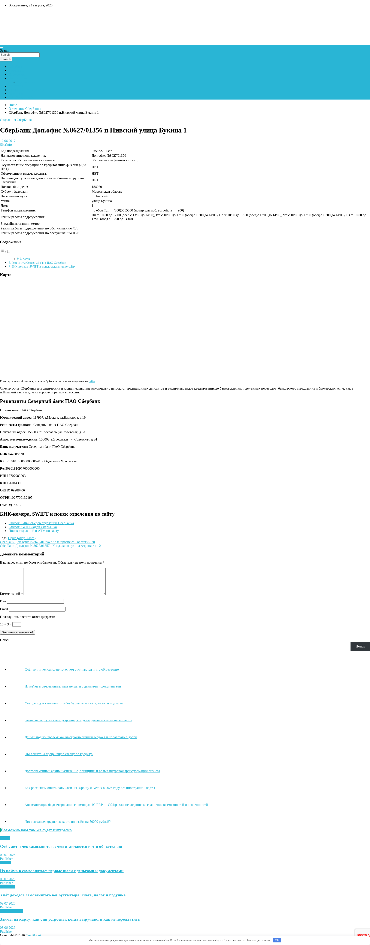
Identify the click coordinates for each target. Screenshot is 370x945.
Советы (5, 862)
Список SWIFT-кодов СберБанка (33, 527)
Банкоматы (17, 70)
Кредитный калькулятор (26, 90)
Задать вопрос (27, 82)
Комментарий (11, 593)
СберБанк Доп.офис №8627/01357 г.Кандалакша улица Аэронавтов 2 (50, 546)
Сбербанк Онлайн (22, 97)
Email (4, 609)
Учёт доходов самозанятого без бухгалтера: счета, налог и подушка (63, 895)
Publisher (6, 858)
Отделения (16, 74)
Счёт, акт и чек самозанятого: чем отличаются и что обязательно (61, 846)
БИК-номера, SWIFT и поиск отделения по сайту (44, 266)
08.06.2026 (7, 927)
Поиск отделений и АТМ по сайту (34, 531)
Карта (26, 258)
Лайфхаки (7, 886)
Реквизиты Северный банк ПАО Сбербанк (39, 262)
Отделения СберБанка (16, 120)
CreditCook (13, 14)
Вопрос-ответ (18, 78)
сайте (92, 381)
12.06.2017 (7, 141)
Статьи (5, 838)
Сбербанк (16, 66)
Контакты (16, 86)
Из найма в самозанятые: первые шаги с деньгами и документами (62, 871)
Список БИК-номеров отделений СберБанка (41, 523)
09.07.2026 (7, 855)
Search (4, 50)
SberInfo (6, 144)
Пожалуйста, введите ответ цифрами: (27, 617)
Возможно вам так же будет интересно (36, 830)
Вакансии (16, 93)
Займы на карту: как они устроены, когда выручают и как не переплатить (70, 919)
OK (277, 940)
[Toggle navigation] (1, 47)
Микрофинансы (11, 911)
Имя (3, 601)
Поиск (4, 640)
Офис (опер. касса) (22, 538)
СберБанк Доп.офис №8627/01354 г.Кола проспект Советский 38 (47, 542)
